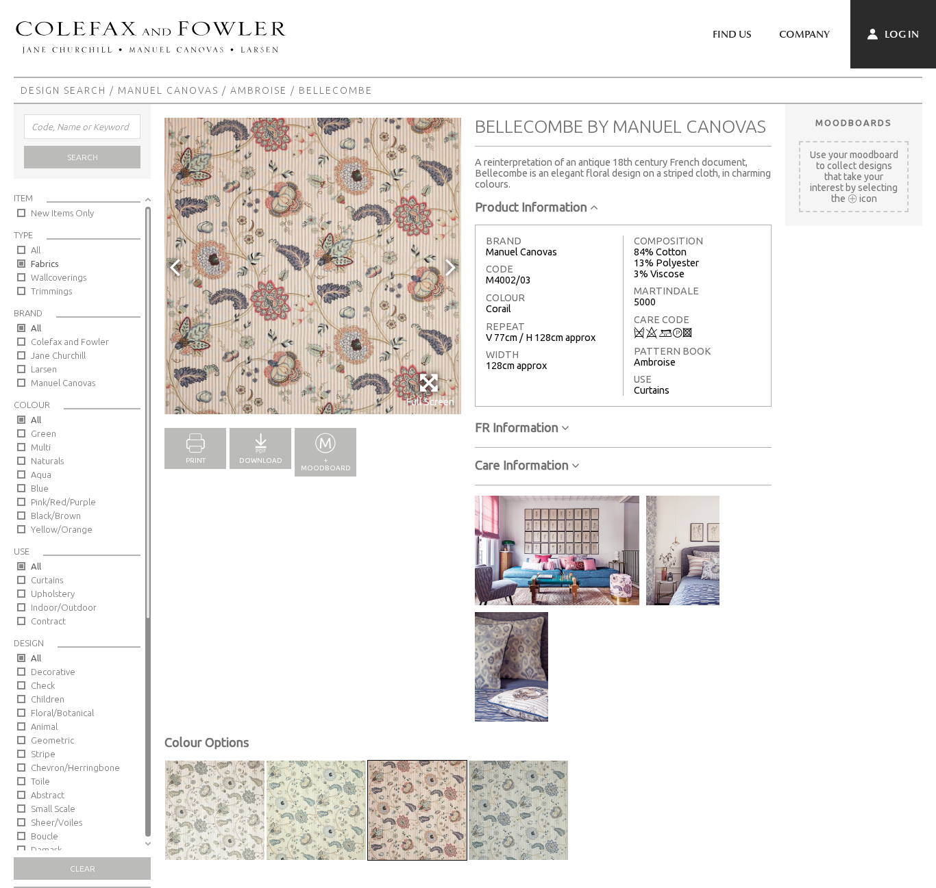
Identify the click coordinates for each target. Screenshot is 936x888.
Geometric (52, 740)
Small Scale (53, 808)
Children (47, 699)
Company (804, 34)
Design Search (63, 90)
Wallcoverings (58, 277)
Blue (40, 488)
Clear (82, 868)
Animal (44, 726)
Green (43, 433)
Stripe (43, 754)
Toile (40, 781)
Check (43, 685)
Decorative (53, 671)
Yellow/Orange (62, 529)
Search (82, 157)
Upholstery (53, 593)
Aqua (41, 474)
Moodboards (853, 122)
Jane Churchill (58, 355)
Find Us (732, 34)
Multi (41, 447)
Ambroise (258, 90)
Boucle (44, 836)
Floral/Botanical (62, 713)
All (35, 250)
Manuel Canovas (168, 90)
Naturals (47, 461)
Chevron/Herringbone (75, 767)
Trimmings (51, 291)
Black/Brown (56, 515)
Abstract (47, 795)
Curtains (47, 580)
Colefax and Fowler (70, 341)
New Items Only (62, 213)
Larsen (44, 369)
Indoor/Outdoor (64, 607)
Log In (901, 34)
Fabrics (45, 263)
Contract (48, 621)
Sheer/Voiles (56, 822)
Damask (46, 849)
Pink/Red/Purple (63, 502)
